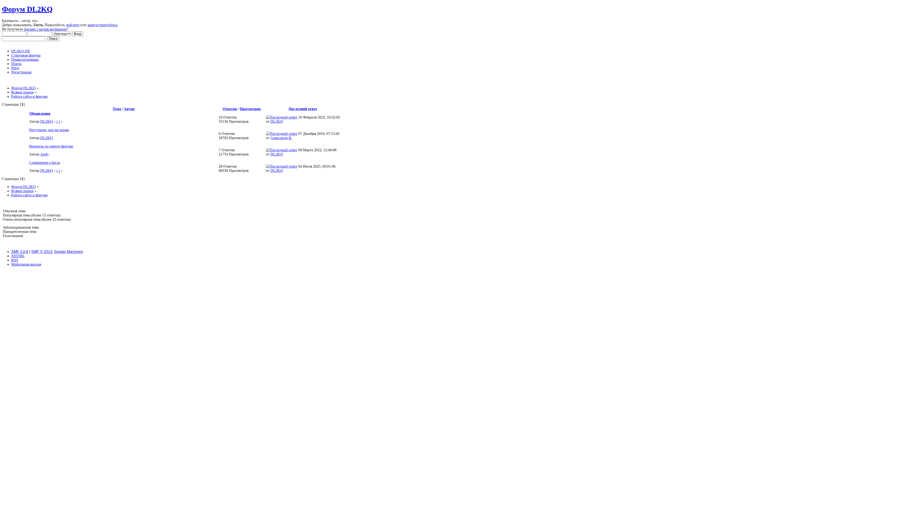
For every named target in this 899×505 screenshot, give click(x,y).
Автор (129, 109)
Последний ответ (303, 109)
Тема (117, 109)
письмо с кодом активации (45, 29)
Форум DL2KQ (27, 9)
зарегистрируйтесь (102, 25)
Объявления (39, 113)
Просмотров (251, 109)
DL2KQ (46, 121)
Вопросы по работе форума (51, 146)
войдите (72, 25)
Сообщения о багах (44, 163)
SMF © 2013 (41, 252)
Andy (44, 154)
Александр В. (281, 138)
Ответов (230, 109)
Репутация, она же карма (49, 130)
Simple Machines (68, 252)
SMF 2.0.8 (19, 252)
